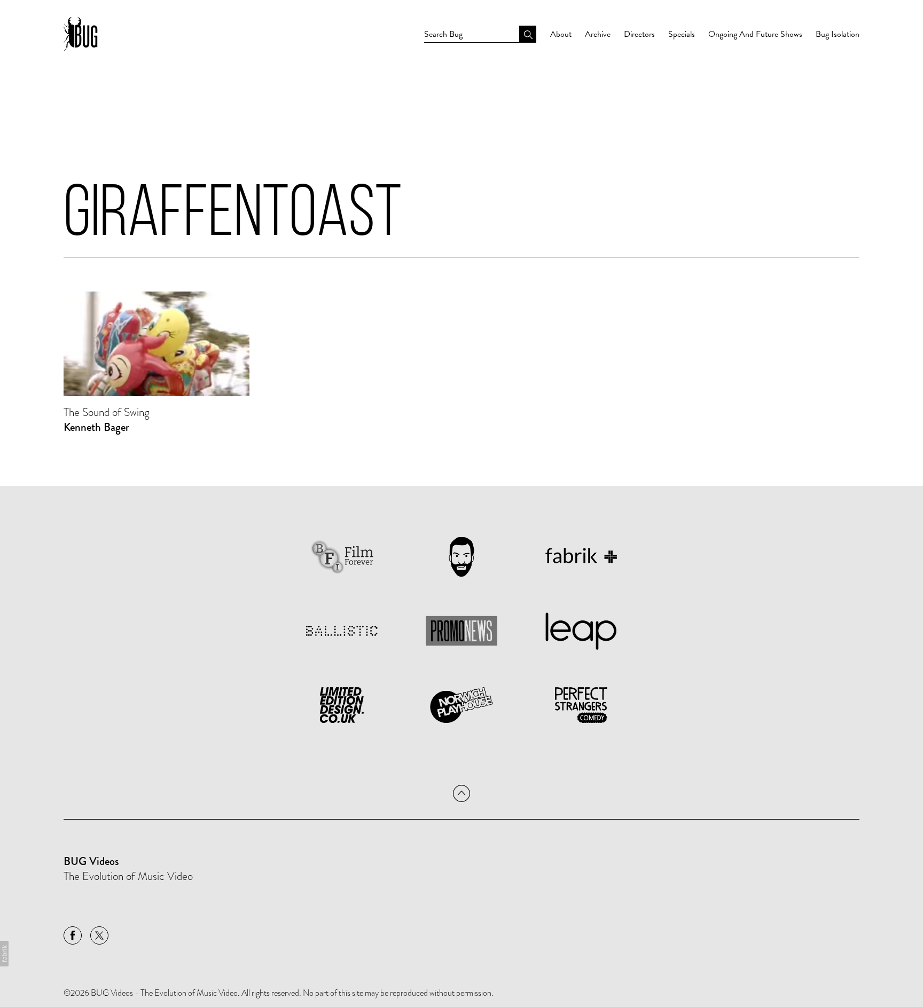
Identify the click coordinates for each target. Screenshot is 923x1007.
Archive (598, 34)
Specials (681, 34)
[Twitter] (99, 935)
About (561, 34)
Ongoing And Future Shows (755, 34)
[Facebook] (73, 935)
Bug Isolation (837, 34)
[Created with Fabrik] (4, 953)
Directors (639, 34)
